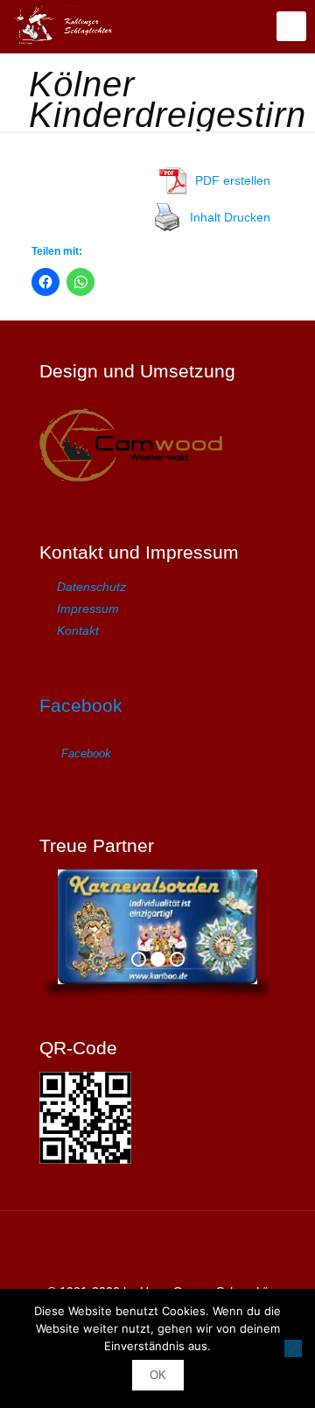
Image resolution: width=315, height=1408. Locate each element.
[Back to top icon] (157, 1246)
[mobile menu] (291, 26)
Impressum (88, 609)
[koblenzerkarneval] (67, 26)
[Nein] (293, 1348)
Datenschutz (91, 587)
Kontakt (78, 630)
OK (158, 1375)
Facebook (80, 705)
